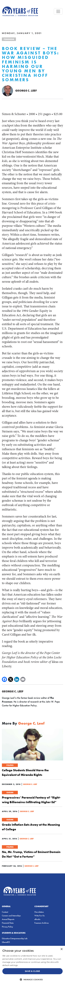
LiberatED (6, 942)
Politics (9, 765)
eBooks (37, 919)
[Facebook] (4, 679)
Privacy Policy (7, 926)
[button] (32, 979)
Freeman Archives (41, 923)
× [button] (61, 949)
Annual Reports (8, 919)
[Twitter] (10, 679)
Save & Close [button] (32, 971)
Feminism (9, 39)
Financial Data (8, 923)
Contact (5, 912)
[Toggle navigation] (58, 11)
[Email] (22, 679)
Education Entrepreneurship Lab (14, 938)
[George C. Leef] (7, 90)
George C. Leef (26, 90)
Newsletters (39, 912)
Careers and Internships (11, 915)
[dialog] (32, 965)
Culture (9, 792)
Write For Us (39, 915)
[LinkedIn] (16, 679)
